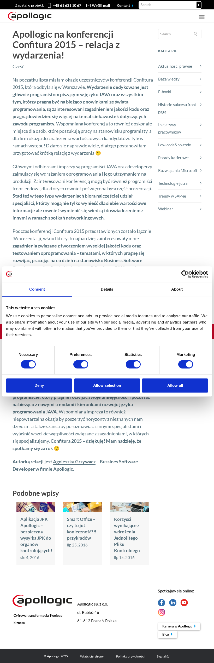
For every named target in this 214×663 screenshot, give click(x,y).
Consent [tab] (37, 289)
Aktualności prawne (175, 66)
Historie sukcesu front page (177, 108)
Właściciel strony (92, 656)
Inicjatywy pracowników (169, 128)
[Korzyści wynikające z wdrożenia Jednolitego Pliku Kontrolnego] (129, 510)
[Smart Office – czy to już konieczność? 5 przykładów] (82, 510)
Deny (39, 385)
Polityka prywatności (130, 656)
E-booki (164, 91)
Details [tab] (107, 289)
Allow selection (107, 385)
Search (198, 5)
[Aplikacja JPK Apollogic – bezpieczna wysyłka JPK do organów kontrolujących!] (35, 510)
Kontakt (124, 5)
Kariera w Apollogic (177, 626)
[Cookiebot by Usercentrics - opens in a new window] (185, 274)
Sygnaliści (163, 656)
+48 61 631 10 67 (67, 5)
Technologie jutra (173, 183)
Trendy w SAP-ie (172, 196)
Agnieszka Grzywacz (74, 461)
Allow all (175, 385)
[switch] (80, 364)
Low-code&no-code (174, 144)
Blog (166, 634)
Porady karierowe (173, 157)
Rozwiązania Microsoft (178, 170)
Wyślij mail (101, 5)
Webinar (165, 208)
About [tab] (177, 289)
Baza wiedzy (169, 79)
